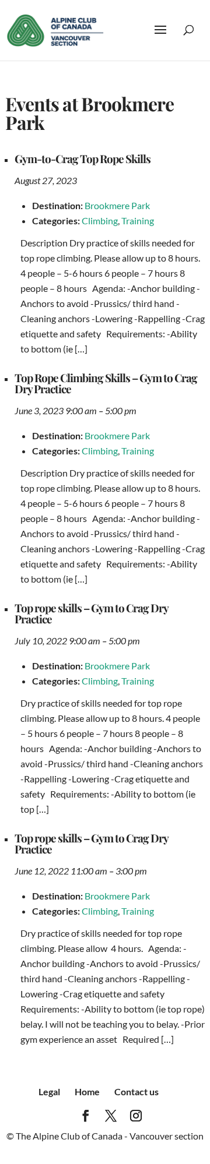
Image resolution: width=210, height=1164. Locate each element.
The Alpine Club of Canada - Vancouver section (110, 1135)
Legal (49, 1091)
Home (87, 1091)
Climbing (100, 220)
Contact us (136, 1091)
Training (137, 220)
